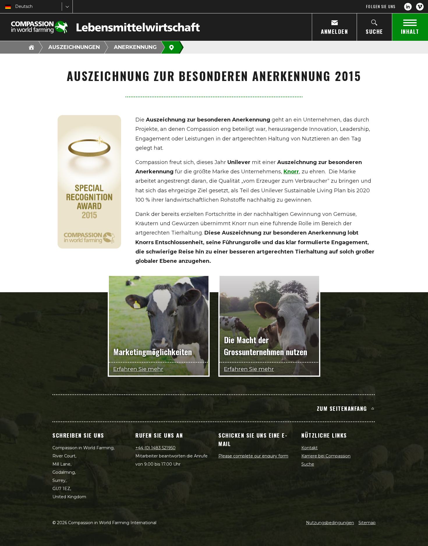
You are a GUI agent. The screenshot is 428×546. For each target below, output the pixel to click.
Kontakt (309, 447)
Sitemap (367, 522)
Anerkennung (135, 47)
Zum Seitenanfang (342, 408)
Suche (307, 464)
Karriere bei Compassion (326, 456)
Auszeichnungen (74, 47)
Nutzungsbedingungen (330, 522)
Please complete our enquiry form (253, 456)
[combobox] (15, 6)
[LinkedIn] (408, 6)
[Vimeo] (420, 6)
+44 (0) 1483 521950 (155, 447)
